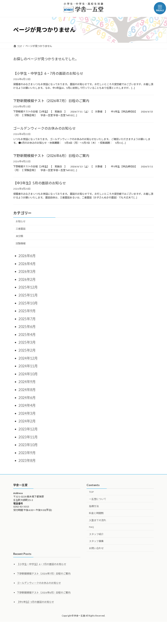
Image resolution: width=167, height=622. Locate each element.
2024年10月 (28, 374)
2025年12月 (28, 287)
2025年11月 (28, 295)
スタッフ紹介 (96, 534)
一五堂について (97, 499)
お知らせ (20, 221)
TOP (91, 491)
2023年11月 (28, 437)
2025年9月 (27, 311)
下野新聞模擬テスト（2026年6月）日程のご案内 (51, 156)
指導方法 (94, 506)
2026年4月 (27, 263)
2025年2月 (27, 350)
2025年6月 (27, 326)
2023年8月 (27, 460)
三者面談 (20, 228)
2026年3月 (27, 271)
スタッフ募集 (96, 541)
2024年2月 (27, 421)
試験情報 (20, 243)
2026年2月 (27, 279)
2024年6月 (27, 397)
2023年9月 (27, 453)
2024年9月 (27, 381)
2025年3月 (27, 342)
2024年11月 (28, 366)
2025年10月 (28, 303)
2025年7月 (27, 319)
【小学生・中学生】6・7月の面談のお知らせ (48, 73)
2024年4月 (27, 405)
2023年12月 (28, 429)
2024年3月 (27, 413)
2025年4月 (27, 334)
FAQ (91, 527)
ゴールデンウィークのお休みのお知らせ (44, 128)
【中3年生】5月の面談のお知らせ (39, 183)
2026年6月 (27, 256)
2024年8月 (27, 389)
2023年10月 (28, 445)
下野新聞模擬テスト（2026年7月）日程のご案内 (51, 101)
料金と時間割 (96, 513)
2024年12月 (28, 358)
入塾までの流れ (97, 520)
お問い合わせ (96, 548)
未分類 (19, 236)
